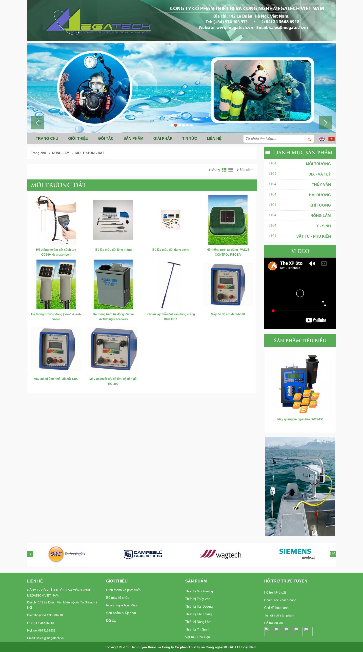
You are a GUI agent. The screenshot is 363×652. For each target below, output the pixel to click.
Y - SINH (323, 226)
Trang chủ (47, 138)
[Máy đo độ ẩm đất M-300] (228, 284)
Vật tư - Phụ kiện (197, 637)
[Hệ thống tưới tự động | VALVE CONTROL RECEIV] (228, 220)
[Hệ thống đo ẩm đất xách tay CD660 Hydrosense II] (56, 220)
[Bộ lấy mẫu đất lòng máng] (113, 220)
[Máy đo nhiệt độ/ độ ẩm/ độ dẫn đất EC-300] (113, 349)
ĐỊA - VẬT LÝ (319, 174)
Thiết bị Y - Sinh (196, 629)
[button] (37, 122)
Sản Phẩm (196, 581)
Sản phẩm (133, 138)
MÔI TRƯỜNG (318, 164)
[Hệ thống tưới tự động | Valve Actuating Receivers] (113, 284)
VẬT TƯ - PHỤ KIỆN (313, 236)
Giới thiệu (78, 138)
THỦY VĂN (321, 184)
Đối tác (106, 138)
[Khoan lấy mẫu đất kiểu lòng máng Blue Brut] (171, 284)
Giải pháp (162, 138)
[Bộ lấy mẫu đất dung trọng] (171, 220)
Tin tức (189, 138)
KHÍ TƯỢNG (320, 205)
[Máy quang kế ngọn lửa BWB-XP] (300, 382)
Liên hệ (214, 138)
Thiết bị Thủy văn (197, 599)
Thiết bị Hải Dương (199, 606)
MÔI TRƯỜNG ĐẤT (89, 153)
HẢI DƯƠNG (320, 195)
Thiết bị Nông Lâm (198, 622)
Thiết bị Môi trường (199, 591)
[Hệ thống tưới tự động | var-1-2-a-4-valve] (56, 284)
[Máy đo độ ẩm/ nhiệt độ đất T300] (56, 349)
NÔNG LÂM (60, 153)
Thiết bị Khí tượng (198, 614)
